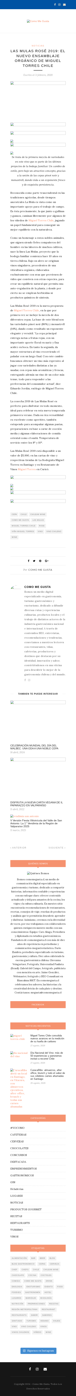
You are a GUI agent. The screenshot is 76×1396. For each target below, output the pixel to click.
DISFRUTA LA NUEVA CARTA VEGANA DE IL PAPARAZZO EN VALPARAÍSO (36, 804)
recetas (53, 1304)
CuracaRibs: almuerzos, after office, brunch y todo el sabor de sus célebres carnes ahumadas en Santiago (47, 1074)
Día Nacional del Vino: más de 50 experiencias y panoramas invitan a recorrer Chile (46, 1055)
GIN (12, 1182)
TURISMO (16, 1229)
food (60, 1287)
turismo (31, 1321)
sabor (34, 1315)
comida (16, 1281)
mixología (46, 1298)
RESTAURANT (48, 1309)
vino (40, 531)
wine (14, 537)
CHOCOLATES (19, 1148)
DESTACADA (18, 1161)
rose (42, 526)
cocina (32, 1275)
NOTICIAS (38, 46)
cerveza (54, 1264)
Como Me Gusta (40, 569)
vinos (43, 1326)
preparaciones (36, 1304)
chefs (25, 1270)
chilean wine (37, 514)
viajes (56, 1321)
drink (49, 1281)
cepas (42, 1264)
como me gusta (20, 520)
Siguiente (57, 847)
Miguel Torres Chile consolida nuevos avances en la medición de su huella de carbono (47, 1038)
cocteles (46, 1275)
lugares (16, 1298)
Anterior (19, 847)
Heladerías (16, 1189)
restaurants (19, 1315)
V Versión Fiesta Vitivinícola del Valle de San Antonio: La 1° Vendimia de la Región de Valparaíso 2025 (36, 823)
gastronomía (32, 1292)
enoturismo (33, 1287)
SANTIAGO (17, 1321)
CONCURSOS (18, 1155)
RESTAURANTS (20, 1223)
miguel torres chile (23, 526)
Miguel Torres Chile (41, 220)
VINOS (14, 1236)
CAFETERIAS (18, 1134)
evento (49, 1287)
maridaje (31, 1298)
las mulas (38, 520)
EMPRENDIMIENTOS (23, 1168)
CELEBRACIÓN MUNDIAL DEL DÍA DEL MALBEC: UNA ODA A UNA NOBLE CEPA (34, 747)
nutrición (17, 1304)
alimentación (19, 1258)
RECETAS (16, 1216)
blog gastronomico (23, 1264)
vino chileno (53, 531)
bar (33, 1258)
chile (24, 514)
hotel (48, 1292)
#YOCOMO (17, 1128)
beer (42, 1258)
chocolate (18, 1275)
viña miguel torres (23, 531)
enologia (17, 1287)
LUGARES (16, 1195)
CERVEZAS (17, 1141)
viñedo (37, 1332)
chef (14, 1270)
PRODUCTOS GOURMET (26, 1209)
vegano (44, 1321)
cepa (14, 514)
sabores (47, 1315)
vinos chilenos (20, 1332)
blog (52, 1258)
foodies (16, 1292)
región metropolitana (24, 1309)
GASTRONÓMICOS (22, 1175)
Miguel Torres (27, 469)
